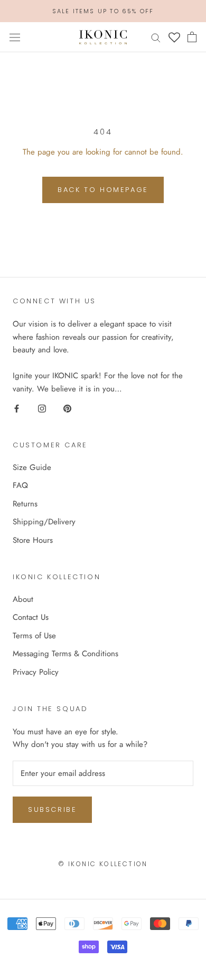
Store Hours (33, 540)
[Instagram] (42, 408)
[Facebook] (17, 408)
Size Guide (32, 467)
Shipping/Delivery (44, 522)
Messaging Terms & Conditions (65, 653)
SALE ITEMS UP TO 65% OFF (103, 11)
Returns (25, 504)
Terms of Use (34, 635)
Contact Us (31, 617)
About (23, 599)
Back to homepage (103, 190)
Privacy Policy (36, 672)
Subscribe (52, 809)
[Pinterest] (67, 408)
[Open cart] (192, 37)
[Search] (156, 37)
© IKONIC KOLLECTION (103, 863)
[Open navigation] (15, 37)
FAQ (20, 485)
